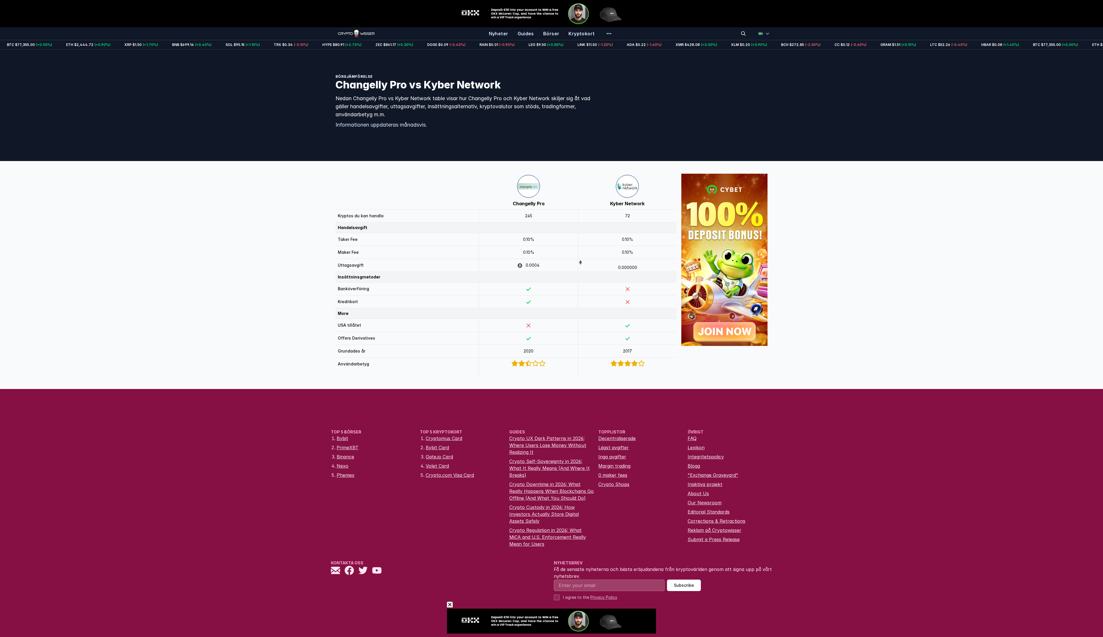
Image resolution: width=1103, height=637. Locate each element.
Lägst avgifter (613, 447)
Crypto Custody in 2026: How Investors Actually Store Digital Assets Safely (544, 514)
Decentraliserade (617, 438)
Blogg (694, 466)
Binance (345, 457)
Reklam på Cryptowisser (714, 530)
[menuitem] (498, 33)
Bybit (342, 438)
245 (528, 215)
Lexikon (696, 447)
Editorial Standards (709, 512)
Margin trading (614, 466)
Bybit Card (437, 447)
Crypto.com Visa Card (450, 475)
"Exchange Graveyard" (713, 475)
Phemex (345, 475)
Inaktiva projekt (705, 484)
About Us (698, 493)
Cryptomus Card (444, 438)
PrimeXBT (347, 447)
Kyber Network (627, 203)
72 (627, 215)
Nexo (342, 466)
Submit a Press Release (714, 539)
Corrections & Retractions (716, 521)
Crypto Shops (613, 484)
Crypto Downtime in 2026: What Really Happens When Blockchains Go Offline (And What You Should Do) (551, 491)
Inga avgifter (612, 457)
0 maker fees (612, 475)
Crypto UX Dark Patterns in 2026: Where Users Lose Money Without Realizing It (547, 445)
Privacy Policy (603, 597)
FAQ (692, 438)
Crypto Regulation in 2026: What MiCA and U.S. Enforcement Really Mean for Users (547, 537)
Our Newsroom (705, 503)
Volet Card (437, 466)
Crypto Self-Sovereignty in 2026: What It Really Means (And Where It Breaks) (549, 468)
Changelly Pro (529, 203)
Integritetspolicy (706, 457)
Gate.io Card (439, 457)
